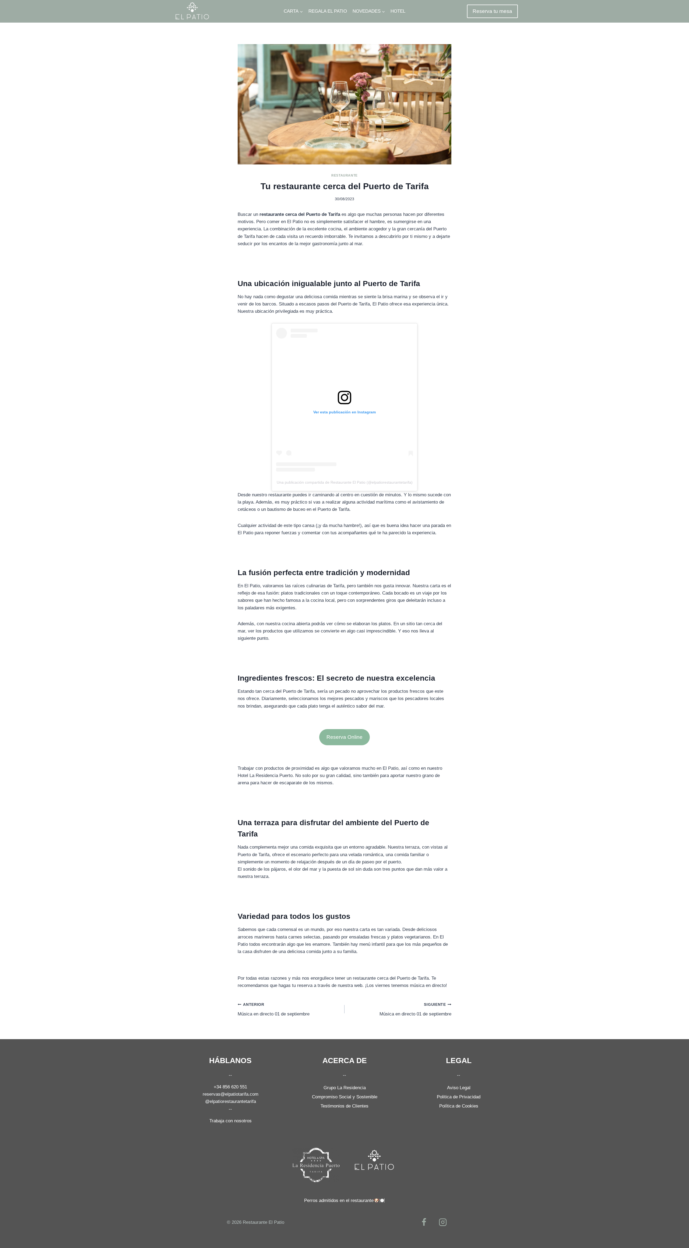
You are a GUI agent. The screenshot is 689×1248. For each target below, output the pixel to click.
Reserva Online (344, 737)
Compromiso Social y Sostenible (344, 1096)
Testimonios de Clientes (344, 1106)
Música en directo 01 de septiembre (274, 1010)
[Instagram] (443, 1222)
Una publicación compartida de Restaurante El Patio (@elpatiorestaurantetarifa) (345, 482)
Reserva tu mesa (492, 11)
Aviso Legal (458, 1087)
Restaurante (344, 175)
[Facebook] (424, 1222)
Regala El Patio (327, 11)
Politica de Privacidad (458, 1096)
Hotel (398, 11)
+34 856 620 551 (230, 1086)
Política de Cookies (458, 1106)
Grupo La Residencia (345, 1087)
